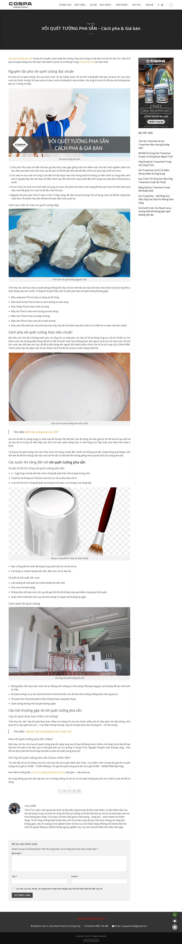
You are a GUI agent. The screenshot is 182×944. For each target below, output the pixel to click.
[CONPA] (20, 5)
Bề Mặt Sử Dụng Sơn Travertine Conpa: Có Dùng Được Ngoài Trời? (155, 155)
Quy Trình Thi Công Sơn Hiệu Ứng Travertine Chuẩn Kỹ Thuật (155, 180)
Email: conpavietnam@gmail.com (131, 926)
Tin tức (91, 24)
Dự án (93, 5)
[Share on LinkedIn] (79, 791)
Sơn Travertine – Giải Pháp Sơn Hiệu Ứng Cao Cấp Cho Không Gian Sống (155, 199)
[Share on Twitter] (64, 791)
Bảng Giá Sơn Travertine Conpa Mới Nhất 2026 (154, 189)
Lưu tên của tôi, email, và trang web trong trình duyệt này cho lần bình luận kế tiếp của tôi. (59, 888)
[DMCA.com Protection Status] (91, 940)
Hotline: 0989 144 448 (97, 926)
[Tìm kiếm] (171, 5)
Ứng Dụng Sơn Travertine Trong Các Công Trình (154, 163)
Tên (14, 876)
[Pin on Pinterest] (74, 791)
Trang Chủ (65, 5)
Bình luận (17, 853)
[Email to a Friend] (69, 791)
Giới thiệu (79, 5)
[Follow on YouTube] (162, 5)
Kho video (105, 5)
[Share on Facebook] (60, 791)
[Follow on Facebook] (159, 5)
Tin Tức (136, 5)
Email (74, 876)
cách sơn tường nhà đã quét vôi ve (48, 772)
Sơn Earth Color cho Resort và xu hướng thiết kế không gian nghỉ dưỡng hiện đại (154, 211)
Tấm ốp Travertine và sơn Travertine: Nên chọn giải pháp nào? (154, 144)
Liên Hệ (149, 5)
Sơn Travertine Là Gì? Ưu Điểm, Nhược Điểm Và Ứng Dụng (154, 172)
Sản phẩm (121, 5)
